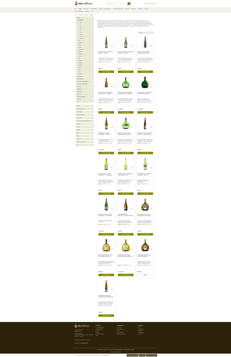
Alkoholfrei (79, 91)
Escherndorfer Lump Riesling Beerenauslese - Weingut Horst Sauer (105, 93)
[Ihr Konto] (148, 3)
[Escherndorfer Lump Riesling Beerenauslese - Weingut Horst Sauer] (106, 83)
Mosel (80, 28)
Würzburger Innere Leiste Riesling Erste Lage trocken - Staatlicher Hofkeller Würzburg (145, 215)
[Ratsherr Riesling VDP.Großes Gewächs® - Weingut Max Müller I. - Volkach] (145, 123)
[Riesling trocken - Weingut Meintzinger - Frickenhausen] (106, 205)
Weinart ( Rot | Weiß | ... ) (81, 141)
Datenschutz (119, 329)
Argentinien (80, 53)
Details (145, 274)
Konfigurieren (142, 355)
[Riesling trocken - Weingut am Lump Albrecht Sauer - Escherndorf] (126, 164)
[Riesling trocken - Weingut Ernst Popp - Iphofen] (145, 164)
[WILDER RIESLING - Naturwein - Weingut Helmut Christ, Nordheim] (126, 205)
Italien (79, 40)
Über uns (79, 94)
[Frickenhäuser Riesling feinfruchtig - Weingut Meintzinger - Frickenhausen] (106, 123)
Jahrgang (78, 123)
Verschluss (79, 138)
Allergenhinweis (80, 111)
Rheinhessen (81, 36)
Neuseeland (80, 62)
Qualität (78, 126)
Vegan (78, 135)
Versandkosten (119, 349)
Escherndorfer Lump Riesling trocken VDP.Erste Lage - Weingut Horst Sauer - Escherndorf (144, 93)
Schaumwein (80, 76)
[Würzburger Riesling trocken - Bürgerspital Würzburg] (106, 245)
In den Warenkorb (106, 71)
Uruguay (79, 56)
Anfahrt (97, 330)
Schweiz (79, 67)
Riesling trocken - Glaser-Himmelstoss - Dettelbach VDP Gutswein (105, 174)
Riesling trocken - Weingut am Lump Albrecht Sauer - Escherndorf (125, 174)
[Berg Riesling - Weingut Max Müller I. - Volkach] (106, 42)
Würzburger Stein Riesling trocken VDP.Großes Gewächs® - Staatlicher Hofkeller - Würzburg (143, 255)
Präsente (79, 86)
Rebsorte (78, 129)
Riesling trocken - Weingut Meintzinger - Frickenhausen (105, 215)
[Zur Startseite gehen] (84, 3)
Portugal (79, 47)
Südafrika (80, 51)
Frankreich (80, 42)
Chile (79, 58)
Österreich (80, 65)
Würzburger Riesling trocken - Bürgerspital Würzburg (105, 255)
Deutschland (80, 20)
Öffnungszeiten (99, 329)
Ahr (80, 24)
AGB (118, 330)
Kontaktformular (84, 343)
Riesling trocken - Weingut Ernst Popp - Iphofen (144, 174)
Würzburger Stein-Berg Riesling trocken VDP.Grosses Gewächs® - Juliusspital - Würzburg (105, 296)
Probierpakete (80, 79)
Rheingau (80, 34)
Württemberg (81, 38)
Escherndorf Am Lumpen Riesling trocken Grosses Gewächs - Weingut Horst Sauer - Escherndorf (143, 52)
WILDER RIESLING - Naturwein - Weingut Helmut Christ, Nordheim (125, 215)
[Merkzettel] (145, 3)
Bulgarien (80, 73)
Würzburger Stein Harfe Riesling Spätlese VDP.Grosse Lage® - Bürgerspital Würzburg (125, 255)
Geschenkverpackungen (82, 84)
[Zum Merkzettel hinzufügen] (112, 46)
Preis (77, 144)
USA (79, 69)
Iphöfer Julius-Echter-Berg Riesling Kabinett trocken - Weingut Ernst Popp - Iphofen (125, 133)
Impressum (119, 327)
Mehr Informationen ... (105, 355)
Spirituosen (79, 89)
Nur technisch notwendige (132, 355)
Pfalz (80, 32)
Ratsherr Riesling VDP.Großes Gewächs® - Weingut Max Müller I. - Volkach (144, 133)
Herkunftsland (79, 117)
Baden (80, 26)
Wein (78, 17)
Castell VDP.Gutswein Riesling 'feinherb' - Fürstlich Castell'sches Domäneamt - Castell (125, 52)
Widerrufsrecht (120, 332)
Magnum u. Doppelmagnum (83, 81)
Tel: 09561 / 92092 (78, 333)
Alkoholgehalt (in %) (80, 108)
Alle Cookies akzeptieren (151, 355)
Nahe (80, 30)
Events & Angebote (81, 96)
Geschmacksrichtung (80, 114)
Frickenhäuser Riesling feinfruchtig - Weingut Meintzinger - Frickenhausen (105, 133)
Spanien (79, 45)
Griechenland (80, 49)
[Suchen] (129, 3)
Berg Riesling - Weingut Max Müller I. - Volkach (105, 52)
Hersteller (78, 105)
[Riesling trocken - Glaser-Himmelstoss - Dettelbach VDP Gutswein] (106, 164)
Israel (79, 71)
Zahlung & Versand (121, 334)
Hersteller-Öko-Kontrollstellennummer (84, 120)
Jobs (78, 101)
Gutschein (79, 99)
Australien (80, 60)
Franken (80, 22)
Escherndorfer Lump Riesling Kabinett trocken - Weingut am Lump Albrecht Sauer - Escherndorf (125, 93)
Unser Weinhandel (100, 327)
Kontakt (97, 332)
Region (78, 132)
